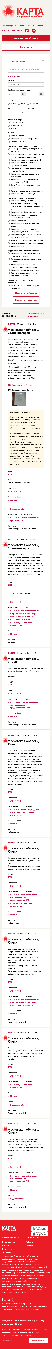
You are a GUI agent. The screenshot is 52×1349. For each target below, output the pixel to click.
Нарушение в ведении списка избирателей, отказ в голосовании (25, 230)
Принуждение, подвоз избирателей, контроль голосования (26, 236)
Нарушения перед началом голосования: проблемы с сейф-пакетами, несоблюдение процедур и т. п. (27, 204)
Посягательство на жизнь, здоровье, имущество (26, 287)
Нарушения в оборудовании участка (26, 212)
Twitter (29, 1245)
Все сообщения (9, 25)
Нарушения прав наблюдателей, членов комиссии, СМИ (24, 216)
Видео (13, 103)
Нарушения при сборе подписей (25, 193)
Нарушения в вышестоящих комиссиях (27, 270)
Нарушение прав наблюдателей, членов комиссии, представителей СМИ (25, 705)
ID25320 (11, 735)
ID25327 (11, 653)
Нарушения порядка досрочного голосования (25, 175)
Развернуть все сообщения (36, 314)
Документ (34, 103)
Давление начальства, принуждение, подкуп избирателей (26, 169)
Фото (23, 103)
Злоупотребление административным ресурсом (26, 150)
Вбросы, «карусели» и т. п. (22, 220)
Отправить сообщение (26, 38)
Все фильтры (15, 76)
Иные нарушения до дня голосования (27, 191)
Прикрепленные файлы (18, 100)
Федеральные (17, 122)
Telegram (30, 1242)
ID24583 (11, 1124)
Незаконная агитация (20, 619)
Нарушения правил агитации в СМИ (26, 160)
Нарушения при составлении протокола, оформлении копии (24, 265)
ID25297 (11, 842)
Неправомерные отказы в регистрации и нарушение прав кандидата (27, 155)
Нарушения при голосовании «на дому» (25, 224)
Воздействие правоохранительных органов (25, 186)
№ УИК (31, 108)
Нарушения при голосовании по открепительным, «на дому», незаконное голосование (24, 613)
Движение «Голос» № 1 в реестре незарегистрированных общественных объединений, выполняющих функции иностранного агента (24, 1306)
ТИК (10, 108)
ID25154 (11, 933)
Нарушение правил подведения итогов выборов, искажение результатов (24, 812)
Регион (11, 80)
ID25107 (11, 1032)
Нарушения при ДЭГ (19, 246)
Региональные (16, 125)
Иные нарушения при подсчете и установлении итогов (25, 274)
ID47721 (11, 324)
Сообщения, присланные (19, 90)
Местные (14, 128)
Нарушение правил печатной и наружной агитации (24, 164)
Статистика (24, 25)
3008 (10, 474)
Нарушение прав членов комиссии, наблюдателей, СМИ (25, 180)
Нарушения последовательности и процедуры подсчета (25, 254)
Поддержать (26, 47)
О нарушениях (38, 25)
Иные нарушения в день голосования (27, 243)
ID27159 (11, 539)
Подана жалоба (17, 135)
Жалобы (6, 30)
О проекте (17, 30)
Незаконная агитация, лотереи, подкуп (27, 240)
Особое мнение (17, 141)
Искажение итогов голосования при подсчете (26, 260)
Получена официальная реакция (24, 138)
